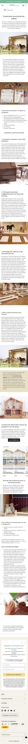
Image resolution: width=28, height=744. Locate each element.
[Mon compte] (23, 5)
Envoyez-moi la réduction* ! (14, 674)
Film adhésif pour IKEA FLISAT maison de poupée (8, 473)
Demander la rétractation (10, 715)
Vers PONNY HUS (14, 440)
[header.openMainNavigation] (2, 5)
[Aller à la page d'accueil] (14, 5)
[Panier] (25, 5)
